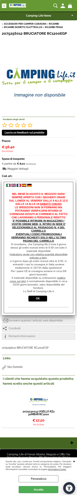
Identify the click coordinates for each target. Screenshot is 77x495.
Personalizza (38, 478)
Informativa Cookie (57, 469)
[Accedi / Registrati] (63, 6)
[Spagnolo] (24, 185)
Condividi (14, 328)
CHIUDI (74, 461)
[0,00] (70, 6)
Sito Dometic (15, 366)
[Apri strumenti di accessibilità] (69, 488)
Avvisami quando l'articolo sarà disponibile (36, 320)
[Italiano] (8, 185)
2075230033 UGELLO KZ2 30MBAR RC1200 (39, 413)
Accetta (38, 489)
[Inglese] (13, 185)
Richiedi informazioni (22, 336)
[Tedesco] (29, 185)
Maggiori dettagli (17, 168)
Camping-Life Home (38, 15)
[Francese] (18, 185)
